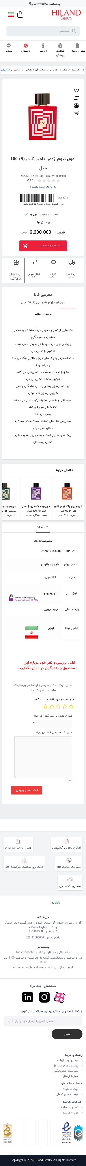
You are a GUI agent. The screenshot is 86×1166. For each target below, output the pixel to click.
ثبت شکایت (70, 1089)
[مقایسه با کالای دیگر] (76, 97)
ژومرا (40, 222)
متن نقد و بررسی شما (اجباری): (54, 732)
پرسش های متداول (65, 1066)
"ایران (22, 632)
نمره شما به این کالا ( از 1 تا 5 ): (55, 699)
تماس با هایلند (68, 1107)
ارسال (67, 1034)
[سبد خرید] (20, 14)
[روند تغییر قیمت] (76, 105)
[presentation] (43, 528)
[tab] (43, 528)
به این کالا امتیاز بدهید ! (43, 187)
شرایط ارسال (70, 1076)
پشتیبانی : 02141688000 (47, 4)
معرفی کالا (43, 294)
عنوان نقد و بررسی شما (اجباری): (53, 716)
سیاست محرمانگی (66, 1071)
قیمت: (60, 232)
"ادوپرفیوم (22, 598)
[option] (68, 498)
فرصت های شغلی (67, 1094)
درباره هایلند (70, 1113)
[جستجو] (73, 31)
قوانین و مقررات (67, 1060)
